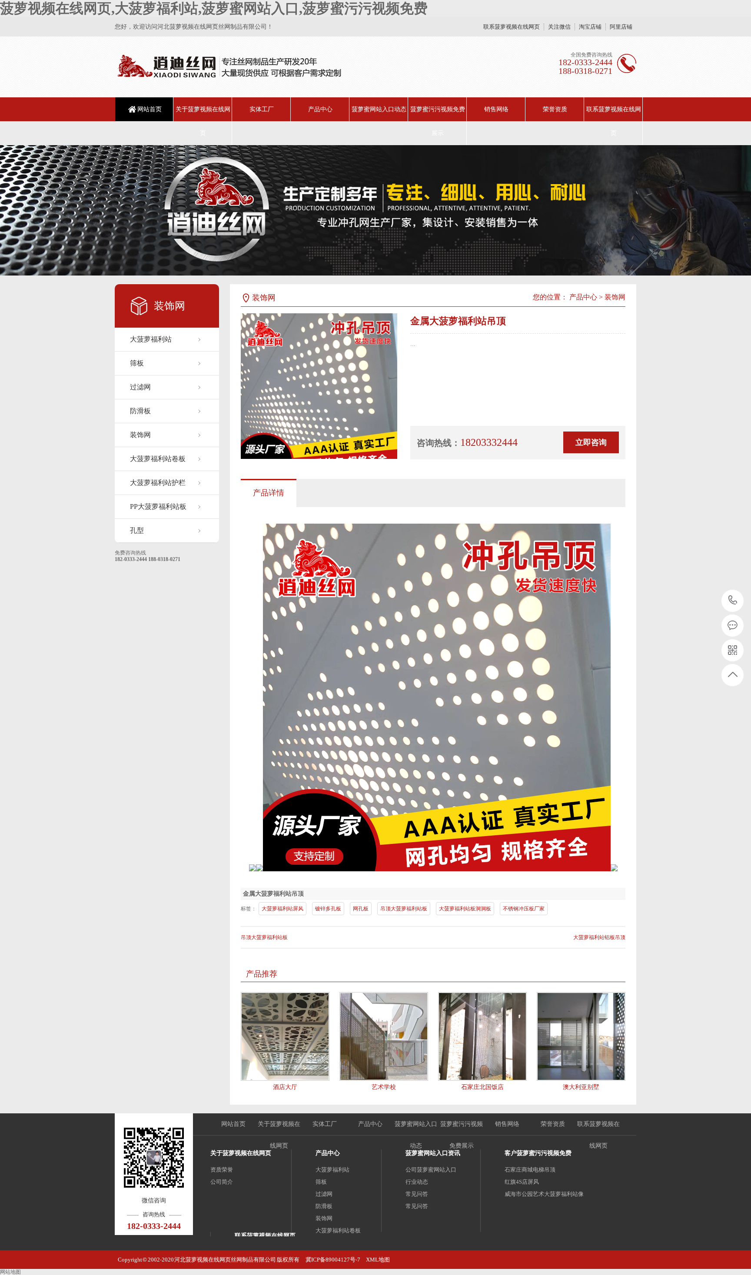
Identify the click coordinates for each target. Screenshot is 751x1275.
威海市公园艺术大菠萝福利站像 (544, 1194)
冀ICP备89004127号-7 (333, 1259)
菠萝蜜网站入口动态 (379, 109)
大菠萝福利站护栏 (158, 482)
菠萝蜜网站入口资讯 (432, 1153)
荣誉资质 (555, 109)
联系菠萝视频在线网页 (511, 26)
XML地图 (378, 1259)
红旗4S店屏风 (522, 1182)
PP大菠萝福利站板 (158, 506)
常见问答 (416, 1194)
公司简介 (221, 1182)
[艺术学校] (383, 1036)
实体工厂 (261, 109)
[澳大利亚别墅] (581, 1036)
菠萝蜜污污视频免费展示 (437, 121)
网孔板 (361, 909)
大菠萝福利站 (151, 339)
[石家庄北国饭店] (482, 1036)
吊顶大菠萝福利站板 (403, 909)
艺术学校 (384, 1087)
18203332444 (732, 600)
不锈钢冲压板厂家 (524, 909)
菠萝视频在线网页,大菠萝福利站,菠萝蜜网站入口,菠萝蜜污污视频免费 (214, 8)
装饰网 (140, 434)
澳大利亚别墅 (581, 1087)
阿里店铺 (621, 26)
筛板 (137, 363)
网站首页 (149, 109)
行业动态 (416, 1182)
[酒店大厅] (285, 1036)
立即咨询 (591, 442)
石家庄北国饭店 (482, 1087)
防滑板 (140, 411)
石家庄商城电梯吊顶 (530, 1169)
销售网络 (496, 109)
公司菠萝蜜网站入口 (430, 1169)
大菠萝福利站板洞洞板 (465, 909)
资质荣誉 (221, 1169)
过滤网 (140, 387)
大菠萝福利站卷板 (158, 458)
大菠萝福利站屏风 (282, 909)
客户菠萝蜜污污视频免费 (538, 1153)
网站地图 (10, 1272)
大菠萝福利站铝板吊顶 (599, 937)
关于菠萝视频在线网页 (203, 121)
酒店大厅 (285, 1087)
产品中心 (320, 109)
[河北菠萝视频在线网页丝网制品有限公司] (229, 67)
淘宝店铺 (590, 26)
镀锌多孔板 (328, 909)
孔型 (137, 530)
